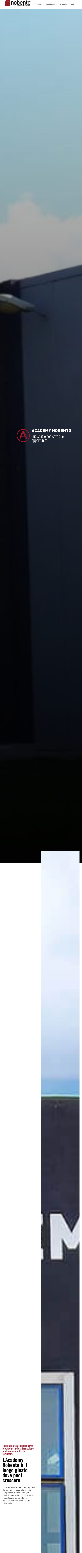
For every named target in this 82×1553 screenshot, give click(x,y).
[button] (6, 1509)
